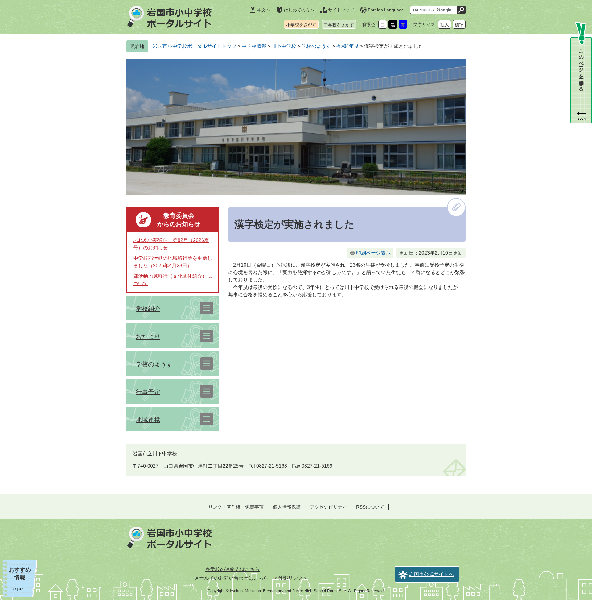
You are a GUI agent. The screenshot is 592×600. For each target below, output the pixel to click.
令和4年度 (347, 46)
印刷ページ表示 (373, 253)
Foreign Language (386, 9)
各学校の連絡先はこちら (232, 569)
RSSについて (370, 507)
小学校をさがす (301, 24)
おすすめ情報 (20, 574)
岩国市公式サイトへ (431, 574)
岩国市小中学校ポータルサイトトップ (194, 46)
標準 (459, 24)
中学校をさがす (339, 24)
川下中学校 (284, 46)
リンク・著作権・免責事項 (236, 507)
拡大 (444, 24)
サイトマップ (341, 9)
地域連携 (148, 419)
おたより (148, 336)
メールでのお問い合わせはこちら (231, 578)
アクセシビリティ (328, 507)
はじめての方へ (299, 9)
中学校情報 (254, 46)
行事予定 (148, 392)
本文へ (263, 9)
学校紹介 (148, 308)
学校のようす (316, 46)
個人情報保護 (287, 507)
